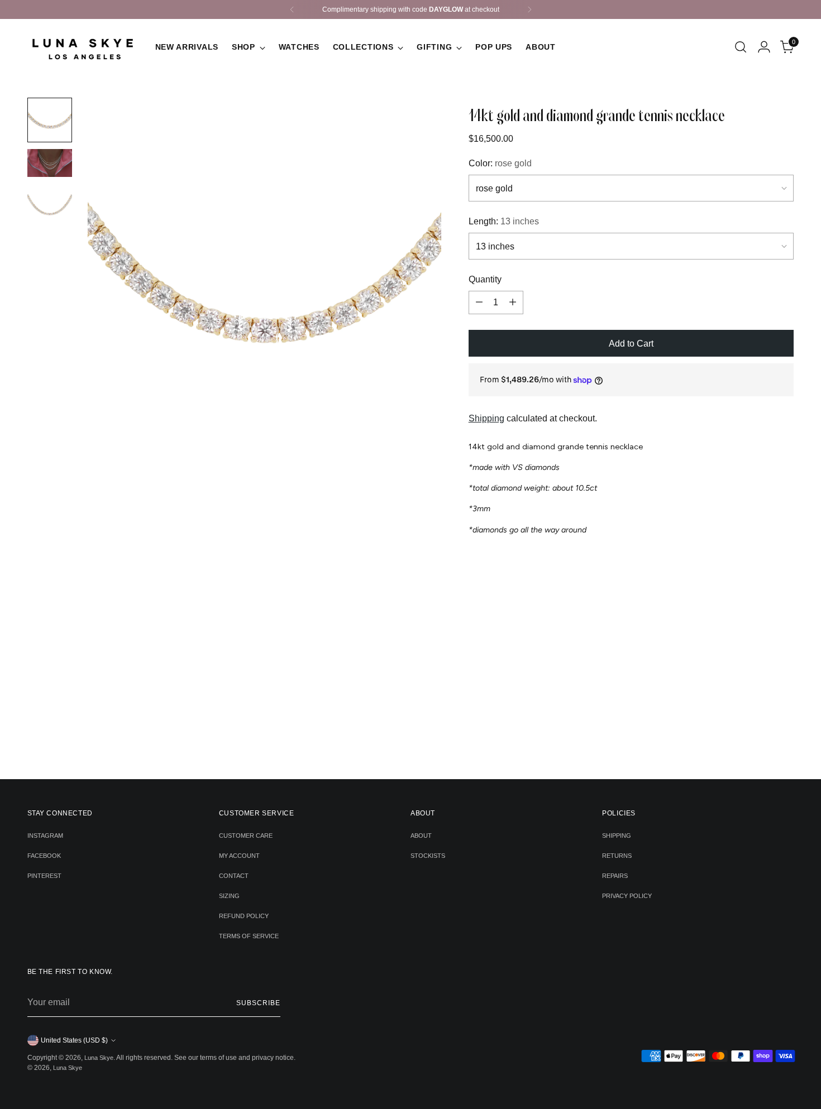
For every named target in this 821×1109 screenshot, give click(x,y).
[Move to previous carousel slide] (393, 741)
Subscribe (258, 1003)
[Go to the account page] (764, 47)
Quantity (485, 279)
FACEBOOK (44, 855)
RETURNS (617, 855)
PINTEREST (44, 875)
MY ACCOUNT (239, 855)
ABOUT (421, 835)
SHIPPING (616, 835)
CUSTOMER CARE (246, 835)
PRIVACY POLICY (627, 895)
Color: (500, 163)
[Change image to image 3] (49, 206)
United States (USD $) (74, 1040)
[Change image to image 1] (49, 120)
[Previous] (292, 9)
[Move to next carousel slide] (427, 740)
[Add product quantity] (513, 302)
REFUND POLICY (244, 916)
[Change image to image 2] (49, 163)
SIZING (229, 895)
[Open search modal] (740, 47)
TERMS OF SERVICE (249, 936)
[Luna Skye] (83, 47)
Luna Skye (98, 1057)
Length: (504, 221)
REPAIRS (615, 875)
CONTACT (234, 875)
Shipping (486, 418)
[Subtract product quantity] (479, 302)
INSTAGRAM (45, 835)
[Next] (529, 9)
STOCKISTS (427, 855)
